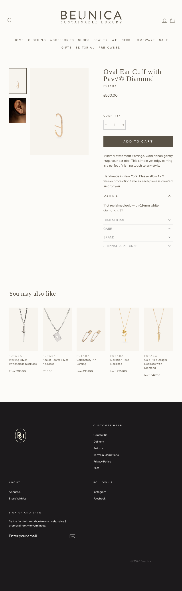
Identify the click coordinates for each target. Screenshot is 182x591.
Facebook (99, 498)
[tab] (138, 196)
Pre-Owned (110, 47)
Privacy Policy (102, 461)
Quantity (112, 115)
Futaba (110, 86)
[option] (59, 111)
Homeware (145, 40)
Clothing (37, 40)
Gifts (66, 47)
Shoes (83, 40)
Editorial (85, 47)
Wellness (121, 40)
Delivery (98, 441)
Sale (163, 40)
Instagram (99, 491)
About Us (15, 491)
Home (19, 40)
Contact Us (100, 435)
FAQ (96, 468)
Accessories (62, 40)
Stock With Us (18, 498)
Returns (98, 448)
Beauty (101, 40)
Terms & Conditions (106, 454)
